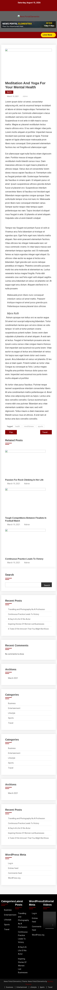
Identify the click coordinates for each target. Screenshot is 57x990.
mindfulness (29, 426)
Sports (9, 92)
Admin (25, 96)
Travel (10, 723)
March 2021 (13, 678)
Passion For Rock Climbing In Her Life (24, 480)
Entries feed (13, 868)
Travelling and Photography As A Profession (26, 609)
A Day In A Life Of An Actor (19, 619)
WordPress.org (14, 878)
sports (40, 426)
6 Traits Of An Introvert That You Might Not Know (28, 629)
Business (12, 703)
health (17, 426)
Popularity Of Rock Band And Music (13, 432)
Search (9, 574)
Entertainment (14, 708)
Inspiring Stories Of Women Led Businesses (26, 624)
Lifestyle (11, 713)
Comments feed (15, 873)
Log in (10, 863)
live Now (47, 35)
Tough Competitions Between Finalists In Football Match (25, 519)
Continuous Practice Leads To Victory (24, 559)
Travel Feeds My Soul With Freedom (47, 432)
